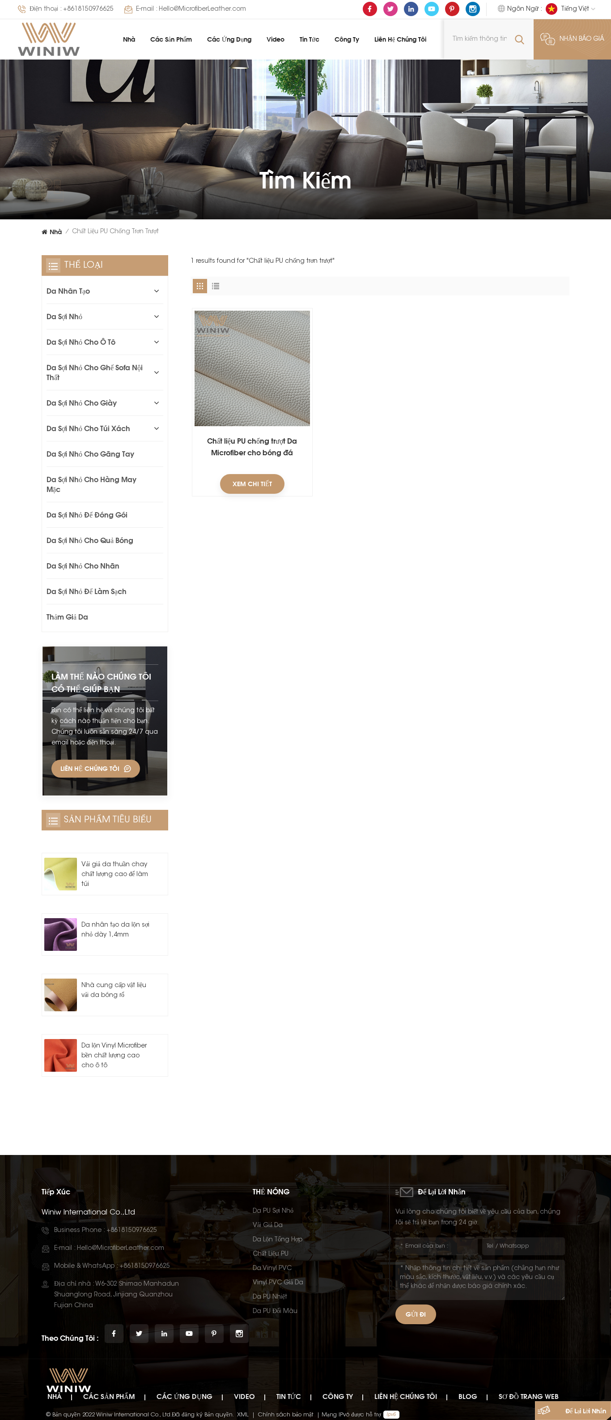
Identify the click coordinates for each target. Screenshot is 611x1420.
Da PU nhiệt (270, 1297)
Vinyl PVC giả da (278, 1283)
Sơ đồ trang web (529, 1396)
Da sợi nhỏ (64, 316)
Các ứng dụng (229, 39)
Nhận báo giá (582, 39)
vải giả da (268, 1226)
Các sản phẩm (171, 39)
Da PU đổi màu (275, 1312)
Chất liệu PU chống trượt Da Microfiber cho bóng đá (252, 446)
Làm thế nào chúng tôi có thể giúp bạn (101, 683)
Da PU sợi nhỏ (273, 1211)
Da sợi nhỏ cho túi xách (88, 428)
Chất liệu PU (271, 1254)
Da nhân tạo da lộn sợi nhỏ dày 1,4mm (115, 930)
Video (275, 39)
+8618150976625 (88, 9)
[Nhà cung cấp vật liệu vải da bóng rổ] (60, 995)
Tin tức (309, 39)
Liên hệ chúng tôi (400, 39)
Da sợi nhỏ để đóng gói (87, 514)
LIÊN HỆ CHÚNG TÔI (89, 768)
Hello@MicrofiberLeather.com (202, 9)
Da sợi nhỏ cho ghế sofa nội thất (95, 372)
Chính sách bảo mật (286, 1415)
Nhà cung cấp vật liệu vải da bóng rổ (113, 991)
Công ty (347, 39)
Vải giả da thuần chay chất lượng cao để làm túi (114, 875)
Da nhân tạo (68, 291)
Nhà (129, 39)
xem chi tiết (252, 484)
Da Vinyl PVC (272, 1269)
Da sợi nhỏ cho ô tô (81, 342)
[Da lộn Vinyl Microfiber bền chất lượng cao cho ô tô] (60, 1055)
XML (243, 1415)
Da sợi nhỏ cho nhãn (83, 565)
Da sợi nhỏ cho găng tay (90, 453)
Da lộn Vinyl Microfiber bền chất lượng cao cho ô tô (114, 1056)
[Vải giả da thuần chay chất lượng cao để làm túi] (60, 874)
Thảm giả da (67, 616)
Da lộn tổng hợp (277, 1240)
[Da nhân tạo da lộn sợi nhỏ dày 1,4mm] (60, 934)
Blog (467, 1396)
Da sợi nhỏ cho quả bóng (90, 540)
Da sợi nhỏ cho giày (82, 402)
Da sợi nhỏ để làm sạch (87, 591)
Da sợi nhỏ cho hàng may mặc (91, 484)
